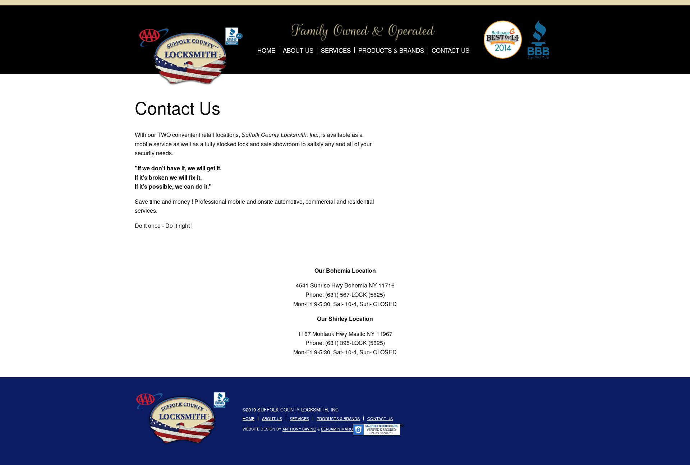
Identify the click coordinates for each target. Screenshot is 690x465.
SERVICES (336, 50)
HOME (266, 50)
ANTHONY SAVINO (299, 429)
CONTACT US (450, 50)
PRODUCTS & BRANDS (391, 50)
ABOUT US (298, 50)
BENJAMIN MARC (337, 429)
